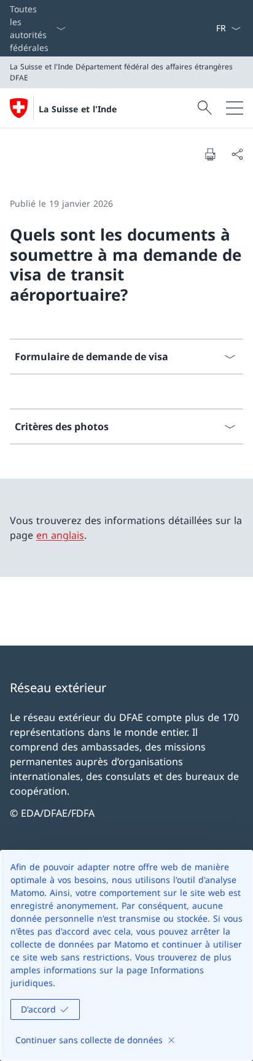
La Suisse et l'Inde (78, 109)
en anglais (60, 535)
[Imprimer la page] (210, 154)
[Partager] (237, 154)
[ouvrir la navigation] (234, 108)
